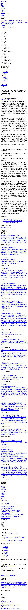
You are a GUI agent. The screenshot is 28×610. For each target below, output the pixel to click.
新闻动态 (5, 548)
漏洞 (11, 449)
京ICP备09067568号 (10, 566)
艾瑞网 (7, 584)
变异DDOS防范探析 (10, 301)
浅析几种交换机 (8, 247)
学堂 (2, 5)
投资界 (5, 587)
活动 (4, 80)
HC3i (12, 533)
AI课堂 (2, 15)
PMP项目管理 (5, 24)
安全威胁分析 (8, 259)
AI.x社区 (24, 537)
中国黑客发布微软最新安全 (11, 364)
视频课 (2, 20)
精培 (10, 540)
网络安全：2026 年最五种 (11, 403)
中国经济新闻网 (22, 584)
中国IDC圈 (20, 585)
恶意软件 (3, 449)
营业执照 (3, 576)
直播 (13, 27)
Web (10, 227)
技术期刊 (5, 79)
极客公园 (8, 585)
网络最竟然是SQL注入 (10, 339)
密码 (2, 384)
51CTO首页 (3, 1)
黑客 (8, 362)
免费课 (2, 10)
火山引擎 (13, 587)
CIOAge (9, 533)
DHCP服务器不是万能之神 (10, 219)
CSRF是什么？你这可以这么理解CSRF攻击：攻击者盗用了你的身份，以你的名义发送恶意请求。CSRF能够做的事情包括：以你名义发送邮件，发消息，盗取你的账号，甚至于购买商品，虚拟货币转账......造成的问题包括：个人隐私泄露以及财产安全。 (14, 274)
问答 (6, 27)
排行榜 (9, 20)
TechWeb (4, 584)
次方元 (9, 587)
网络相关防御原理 (10, 235)
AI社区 (5, 77)
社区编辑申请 (4, 85)
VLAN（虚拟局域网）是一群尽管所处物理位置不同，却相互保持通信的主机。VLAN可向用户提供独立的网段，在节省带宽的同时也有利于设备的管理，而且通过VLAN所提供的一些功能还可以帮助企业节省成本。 (14, 420)
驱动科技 (21, 582)
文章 (2, 27)
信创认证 (13, 22)
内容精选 (5, 72)
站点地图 (5, 550)
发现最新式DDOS (8, 386)
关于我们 (5, 547)
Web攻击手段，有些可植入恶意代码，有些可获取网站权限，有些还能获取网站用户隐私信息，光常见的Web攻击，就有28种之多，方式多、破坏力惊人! (14, 355)
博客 (2, 3)
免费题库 (11, 24)
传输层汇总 (6, 332)
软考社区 (3, 8)
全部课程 (3, 22)
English (5, 553)
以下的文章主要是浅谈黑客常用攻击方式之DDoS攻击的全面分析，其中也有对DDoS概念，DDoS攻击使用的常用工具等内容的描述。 (14, 432)
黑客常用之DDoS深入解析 (11, 429)
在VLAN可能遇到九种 (10, 415)
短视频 (12, 20)
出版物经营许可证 (10, 576)
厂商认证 (22, 22)
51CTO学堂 (6, 540)
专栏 (11, 27)
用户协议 (5, 555)
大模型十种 (7, 283)
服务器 (2, 227)
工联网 (4, 585)
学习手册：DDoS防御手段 (11, 313)
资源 (4, 27)
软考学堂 (20, 20)
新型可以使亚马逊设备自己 (11, 441)
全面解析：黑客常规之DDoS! (11, 467)
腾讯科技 (7, 582)
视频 (4, 73)
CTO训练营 (19, 540)
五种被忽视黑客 (7, 451)
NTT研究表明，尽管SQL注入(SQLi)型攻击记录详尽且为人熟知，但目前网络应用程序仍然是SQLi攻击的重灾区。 (14, 343)
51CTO (5, 533)
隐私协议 (5, 556)
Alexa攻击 (7, 449)
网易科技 (12, 582)
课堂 (8, 27)
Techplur (15, 533)
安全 (6, 384)
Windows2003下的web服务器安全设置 (12, 221)
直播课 (16, 20)
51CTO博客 (6, 537)
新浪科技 (3, 582)
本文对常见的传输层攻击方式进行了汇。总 (11, 334)
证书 (4, 384)
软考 (10, 22)
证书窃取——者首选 (10, 375)
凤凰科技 (16, 582)
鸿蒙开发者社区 (5, 13)
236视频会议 (14, 585)
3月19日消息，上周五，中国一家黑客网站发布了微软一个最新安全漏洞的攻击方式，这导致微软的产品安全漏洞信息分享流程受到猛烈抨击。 (14, 367)
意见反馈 (5, 552)
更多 (7, 503)
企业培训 (3, 11)
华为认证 (18, 22)
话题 (4, 75)
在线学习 (3, 25)
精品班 (2, 6)
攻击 (6, 362)
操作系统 (6, 227)
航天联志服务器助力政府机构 (10, 222)
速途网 (16, 584)
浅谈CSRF (5, 268)
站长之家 (11, 584)
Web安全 (3, 362)
